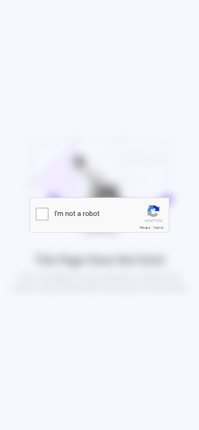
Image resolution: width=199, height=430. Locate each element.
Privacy (144, 228)
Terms (158, 228)
